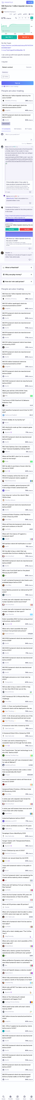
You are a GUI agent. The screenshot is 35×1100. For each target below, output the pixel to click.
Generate (28, 67)
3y (19, 207)
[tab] (6, 129)
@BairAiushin (10, 198)
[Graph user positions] (16, 17)
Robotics (5, 72)
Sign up (30, 2)
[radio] (19, 18)
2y (17, 147)
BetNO (24, 37)
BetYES (8, 37)
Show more (6, 123)
